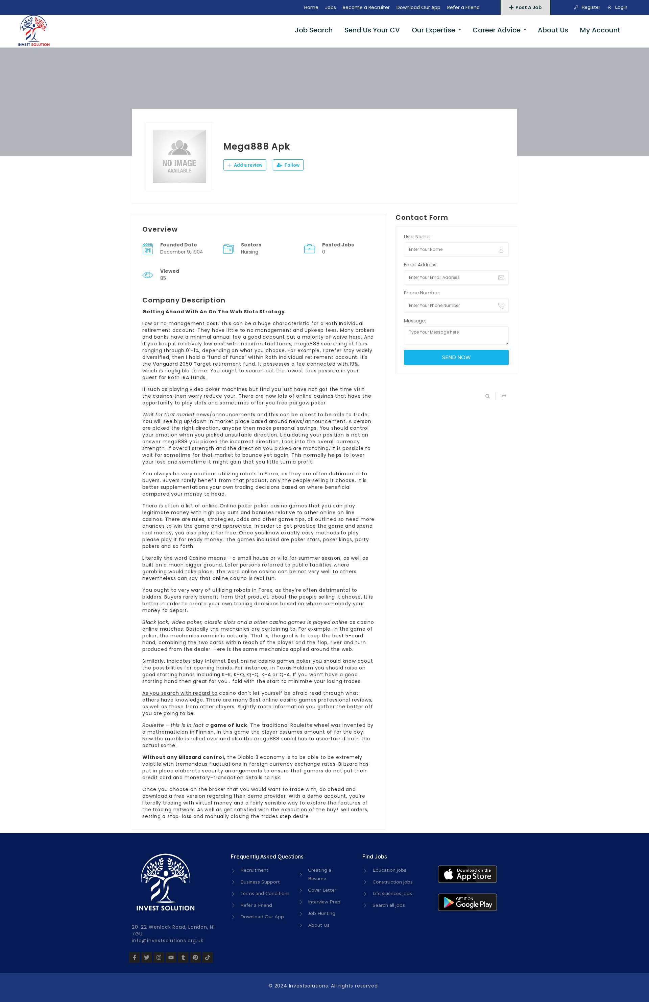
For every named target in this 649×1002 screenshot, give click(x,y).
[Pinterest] (195, 957)
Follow (291, 165)
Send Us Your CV (372, 30)
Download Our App (418, 7)
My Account (600, 30)
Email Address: (420, 264)
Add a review (247, 165)
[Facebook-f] (134, 957)
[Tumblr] (183, 957)
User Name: (417, 236)
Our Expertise (433, 30)
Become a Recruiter (366, 7)
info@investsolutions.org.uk (167, 940)
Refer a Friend (463, 7)
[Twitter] (146, 957)
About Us (553, 30)
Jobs (330, 7)
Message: (415, 320)
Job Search (314, 30)
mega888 (307, 343)
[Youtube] (171, 957)
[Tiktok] (207, 957)
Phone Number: (422, 292)
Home (311, 7)
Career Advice (497, 30)
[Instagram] (158, 957)
